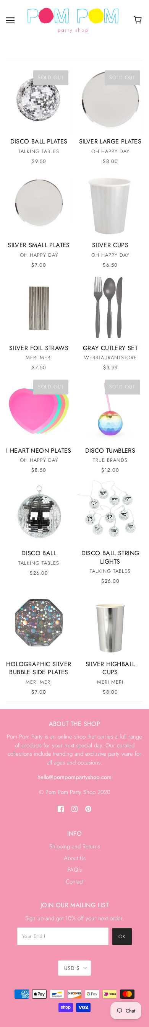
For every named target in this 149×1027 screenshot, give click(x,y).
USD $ (72, 968)
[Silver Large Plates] (110, 100)
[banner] (73, 20)
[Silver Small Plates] (38, 203)
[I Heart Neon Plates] (38, 409)
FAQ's (75, 870)
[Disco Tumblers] (110, 409)
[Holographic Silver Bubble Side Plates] (38, 622)
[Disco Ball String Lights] (110, 511)
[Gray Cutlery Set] (110, 306)
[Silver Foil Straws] (38, 306)
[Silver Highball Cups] (110, 622)
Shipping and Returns (74, 846)
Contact (74, 881)
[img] (61, 808)
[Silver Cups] (110, 203)
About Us (75, 858)
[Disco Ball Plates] (38, 100)
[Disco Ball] (38, 511)
